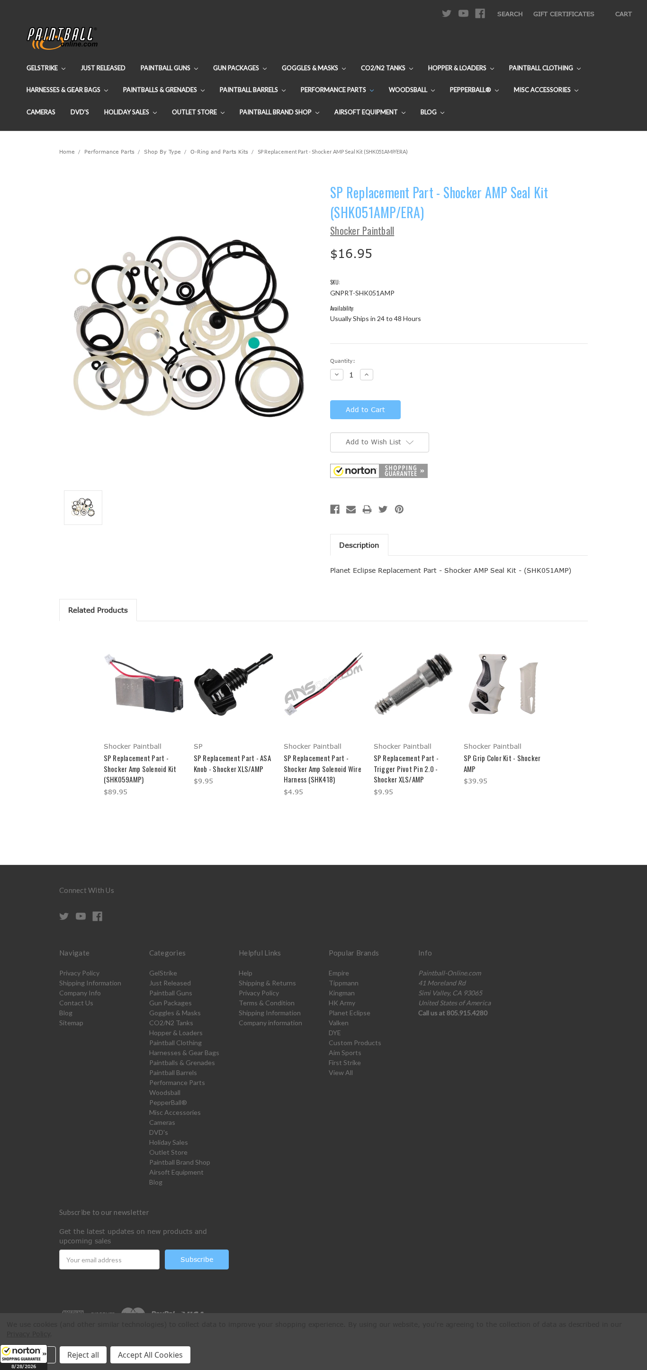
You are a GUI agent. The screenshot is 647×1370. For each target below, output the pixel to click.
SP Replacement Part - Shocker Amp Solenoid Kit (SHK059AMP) (140, 768)
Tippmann (344, 983)
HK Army (342, 1003)
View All (341, 1072)
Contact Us (76, 1003)
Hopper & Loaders (458, 68)
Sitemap (71, 1023)
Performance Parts (334, 89)
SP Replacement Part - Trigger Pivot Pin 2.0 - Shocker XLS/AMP (406, 768)
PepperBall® (471, 89)
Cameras (41, 112)
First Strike (345, 1062)
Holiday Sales (127, 112)
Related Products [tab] (98, 610)
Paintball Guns (166, 68)
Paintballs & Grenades (160, 89)
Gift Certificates (563, 14)
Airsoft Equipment (366, 112)
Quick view (143, 675)
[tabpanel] (144, 715)
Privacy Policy (79, 973)
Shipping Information (90, 983)
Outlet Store (195, 112)
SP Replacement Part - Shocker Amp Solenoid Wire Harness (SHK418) (322, 768)
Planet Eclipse (349, 1013)
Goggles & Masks (311, 68)
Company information (270, 1023)
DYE (335, 1033)
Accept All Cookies (150, 1355)
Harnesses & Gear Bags (64, 89)
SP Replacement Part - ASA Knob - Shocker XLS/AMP (232, 763)
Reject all (83, 1355)
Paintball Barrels (249, 89)
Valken (339, 1023)
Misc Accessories (543, 89)
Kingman (342, 993)
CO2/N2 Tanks (384, 68)
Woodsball (409, 89)
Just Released (103, 68)
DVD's (80, 112)
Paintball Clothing (542, 68)
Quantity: (342, 361)
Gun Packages (237, 68)
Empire (339, 973)
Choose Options (144, 692)
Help (245, 973)
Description (359, 545)
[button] (23, 1357)
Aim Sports (345, 1052)
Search (510, 14)
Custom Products (355, 1043)
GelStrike (43, 68)
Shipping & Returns (267, 983)
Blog (429, 112)
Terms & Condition (267, 1003)
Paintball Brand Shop (276, 112)
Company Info (80, 993)
